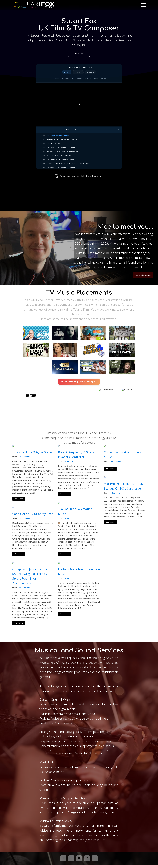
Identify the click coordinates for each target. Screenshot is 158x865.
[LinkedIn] (87, 858)
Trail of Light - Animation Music (75, 511)
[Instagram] (63, 858)
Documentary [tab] (68, 78)
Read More (19, 498)
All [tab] (51, 78)
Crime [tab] (57, 78)
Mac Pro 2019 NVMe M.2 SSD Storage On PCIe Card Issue (123, 486)
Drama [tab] (79, 78)
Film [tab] (86, 78)
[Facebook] (71, 858)
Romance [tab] (104, 78)
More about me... (143, 275)
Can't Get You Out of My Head (32, 514)
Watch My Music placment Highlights (79, 381)
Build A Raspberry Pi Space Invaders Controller (76, 454)
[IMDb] (95, 858)
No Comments (24, 456)
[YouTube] (79, 858)
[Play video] (79, 104)
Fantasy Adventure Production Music (79, 571)
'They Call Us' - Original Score (32, 452)
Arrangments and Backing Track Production (79, 753)
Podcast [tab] (94, 78)
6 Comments (115, 493)
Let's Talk (79, 53)
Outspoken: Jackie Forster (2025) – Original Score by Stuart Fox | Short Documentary (29, 576)
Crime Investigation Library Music (122, 454)
